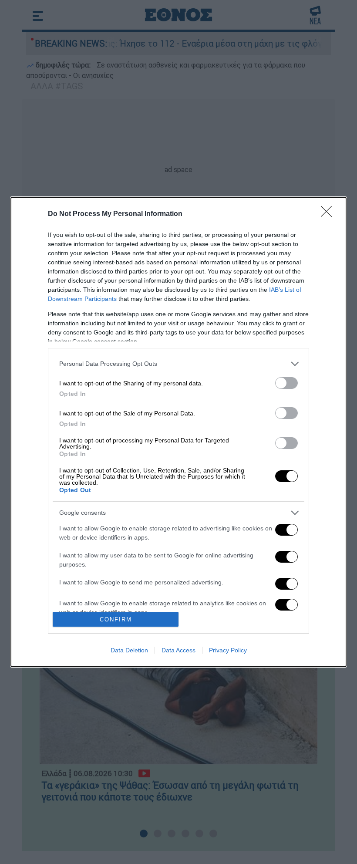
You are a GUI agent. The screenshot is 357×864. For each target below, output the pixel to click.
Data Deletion (129, 650)
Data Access (178, 650)
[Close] (329, 214)
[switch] (286, 383)
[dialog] (178, 432)
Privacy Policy (228, 650)
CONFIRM (116, 619)
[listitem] (178, 363)
